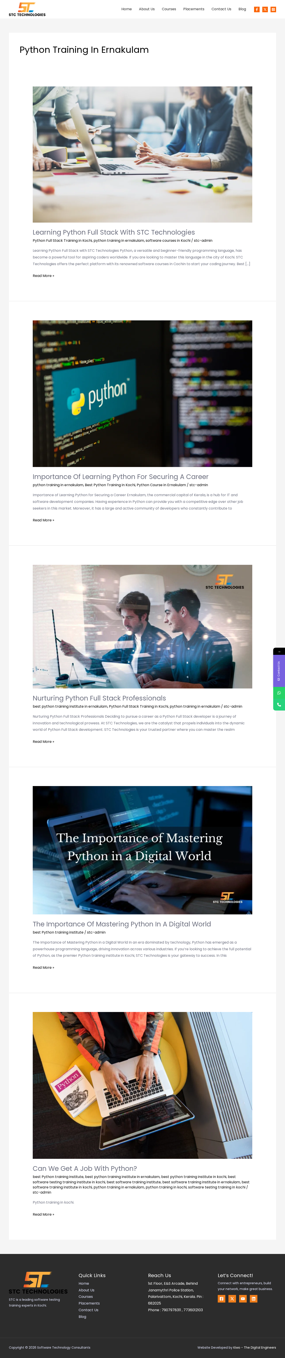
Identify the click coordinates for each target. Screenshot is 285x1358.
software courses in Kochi (168, 240)
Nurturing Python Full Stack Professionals (99, 698)
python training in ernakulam (119, 240)
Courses (169, 9)
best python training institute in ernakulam (70, 706)
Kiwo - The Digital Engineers (254, 1347)
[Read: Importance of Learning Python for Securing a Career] (142, 393)
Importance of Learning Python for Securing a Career (121, 476)
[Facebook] (257, 9)
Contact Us (221, 9)
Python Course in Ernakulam (161, 484)
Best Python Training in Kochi (110, 484)
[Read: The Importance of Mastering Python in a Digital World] (142, 849)
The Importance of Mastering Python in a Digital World (122, 924)
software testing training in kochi (216, 1187)
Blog (242, 9)
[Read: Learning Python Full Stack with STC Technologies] (142, 154)
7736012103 (193, 1310)
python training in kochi (166, 1187)
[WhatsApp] (279, 693)
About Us (147, 9)
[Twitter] (265, 9)
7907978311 (172, 1310)
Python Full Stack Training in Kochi (62, 240)
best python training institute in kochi (193, 1176)
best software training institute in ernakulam (201, 1182)
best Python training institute (58, 932)
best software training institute (134, 1182)
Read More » (43, 275)
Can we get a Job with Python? (85, 1168)
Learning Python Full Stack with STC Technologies (114, 232)
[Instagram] (273, 9)
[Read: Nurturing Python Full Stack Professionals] (142, 626)
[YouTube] (243, 1299)
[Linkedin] (253, 1299)
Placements (193, 9)
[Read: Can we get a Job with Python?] (142, 1085)
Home (126, 9)
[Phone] (279, 705)
